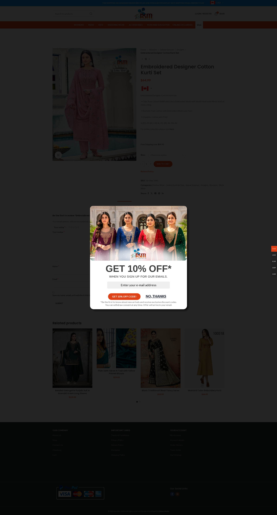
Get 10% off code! (124, 296)
